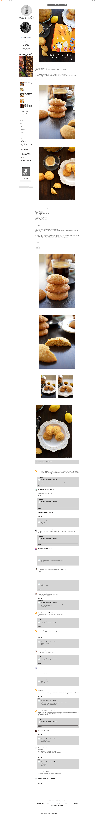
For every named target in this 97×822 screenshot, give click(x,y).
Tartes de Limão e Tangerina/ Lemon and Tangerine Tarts (28, 100)
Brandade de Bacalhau (24, 149)
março (22, 140)
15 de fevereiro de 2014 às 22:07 (49, 778)
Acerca (26, 42)
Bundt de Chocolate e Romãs (25, 155)
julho (22, 133)
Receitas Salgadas (26, 45)
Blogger (55, 813)
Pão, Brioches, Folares (26, 48)
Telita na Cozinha (42, 576)
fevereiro (22, 141)
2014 (21, 125)
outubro (22, 129)
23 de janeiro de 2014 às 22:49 (45, 567)
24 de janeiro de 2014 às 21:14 (50, 710)
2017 (21, 120)
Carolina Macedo (41, 548)
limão (48, 462)
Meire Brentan (40, 512)
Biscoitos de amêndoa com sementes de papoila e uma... (26, 154)
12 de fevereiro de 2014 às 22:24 (44, 771)
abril (22, 138)
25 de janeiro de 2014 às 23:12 (52, 621)
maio (22, 137)
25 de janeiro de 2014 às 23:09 (52, 602)
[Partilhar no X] (49, 461)
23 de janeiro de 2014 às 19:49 (48, 512)
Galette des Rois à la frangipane (26, 160)
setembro (22, 130)
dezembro (23, 126)
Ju (38, 771)
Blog (26, 41)
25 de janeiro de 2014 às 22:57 (52, 558)
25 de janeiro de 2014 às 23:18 (52, 700)
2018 (21, 118)
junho (22, 135)
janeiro (22, 143)
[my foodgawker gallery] (26, 175)
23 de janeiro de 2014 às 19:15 (45, 469)
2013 (21, 165)
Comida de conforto (41, 529)
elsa (38, 469)
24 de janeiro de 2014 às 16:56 (46, 688)
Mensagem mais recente (40, 803)
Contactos (26, 49)
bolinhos (43, 462)
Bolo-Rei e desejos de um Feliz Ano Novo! (28, 94)
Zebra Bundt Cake (27, 87)
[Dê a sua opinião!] (47, 461)
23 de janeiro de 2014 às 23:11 (56, 593)
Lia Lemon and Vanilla (41, 710)
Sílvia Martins (43, 479)
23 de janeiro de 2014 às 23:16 (47, 612)
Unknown (39, 688)
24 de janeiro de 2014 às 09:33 (47, 630)
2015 (21, 123)
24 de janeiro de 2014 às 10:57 (48, 650)
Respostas (41, 477)
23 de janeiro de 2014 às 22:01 (49, 548)
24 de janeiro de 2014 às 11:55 (49, 667)
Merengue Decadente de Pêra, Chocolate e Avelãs (26, 147)
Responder (40, 475)
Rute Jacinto (40, 612)
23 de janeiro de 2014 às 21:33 (50, 529)
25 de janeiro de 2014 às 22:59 (52, 582)
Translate (29, 182)
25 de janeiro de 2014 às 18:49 (52, 479)
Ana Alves (39, 630)
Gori (38, 730)
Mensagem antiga (76, 803)
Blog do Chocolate (41, 747)
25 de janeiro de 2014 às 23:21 (52, 721)
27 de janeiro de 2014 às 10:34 (49, 747)
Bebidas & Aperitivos (26, 46)
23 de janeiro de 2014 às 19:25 (49, 489)
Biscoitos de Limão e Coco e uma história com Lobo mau (26, 151)
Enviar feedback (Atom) (59, 805)
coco (45, 462)
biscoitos (40, 462)
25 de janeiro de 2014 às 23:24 (52, 738)
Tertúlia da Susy (40, 667)
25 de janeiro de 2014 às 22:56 (52, 538)
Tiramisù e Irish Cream (24, 158)
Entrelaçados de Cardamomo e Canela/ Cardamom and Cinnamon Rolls (28, 83)
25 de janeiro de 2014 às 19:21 (52, 501)
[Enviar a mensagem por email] (46, 461)
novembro (23, 127)
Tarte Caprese (23, 157)
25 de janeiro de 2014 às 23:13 (52, 641)
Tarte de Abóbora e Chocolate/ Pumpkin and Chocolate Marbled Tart (25, 54)
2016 (21, 121)
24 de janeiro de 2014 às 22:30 (45, 730)
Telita (39, 567)
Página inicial (58, 803)
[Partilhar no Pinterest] (51, 461)
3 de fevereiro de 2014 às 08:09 (52, 761)
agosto (22, 132)
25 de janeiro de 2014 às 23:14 (52, 679)
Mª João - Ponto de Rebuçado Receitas (44, 593)
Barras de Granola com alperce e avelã (26, 145)
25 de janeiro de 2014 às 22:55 (52, 520)
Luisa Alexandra (40, 650)
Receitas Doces (26, 44)
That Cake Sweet (41, 489)
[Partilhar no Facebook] (50, 461)
